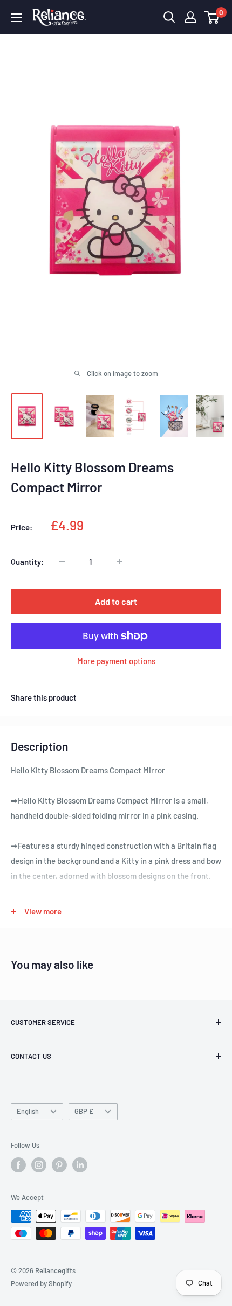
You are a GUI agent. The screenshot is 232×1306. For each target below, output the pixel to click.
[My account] (190, 17)
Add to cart (116, 601)
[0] (212, 17)
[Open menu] (16, 17)
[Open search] (169, 17)
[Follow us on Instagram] (38, 1164)
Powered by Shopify (41, 1283)
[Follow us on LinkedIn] (79, 1164)
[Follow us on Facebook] (18, 1164)
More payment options (116, 661)
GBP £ (83, 1111)
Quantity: (27, 562)
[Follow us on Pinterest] (59, 1164)
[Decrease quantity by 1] (62, 561)
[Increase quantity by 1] (119, 561)
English (28, 1111)
